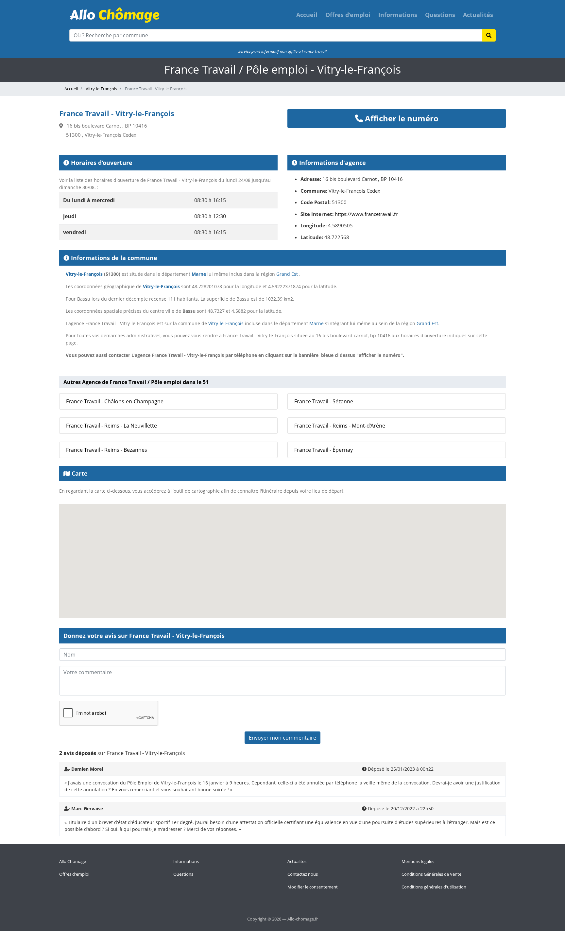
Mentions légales (418, 861)
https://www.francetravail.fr (366, 214)
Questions (440, 15)
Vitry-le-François (101, 89)
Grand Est (287, 274)
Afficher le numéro (400, 118)
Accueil (306, 15)
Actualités (478, 15)
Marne (199, 274)
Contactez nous (302, 874)
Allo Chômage (72, 861)
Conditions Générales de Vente (431, 874)
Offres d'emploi (347, 15)
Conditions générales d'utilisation (434, 887)
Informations (397, 15)
